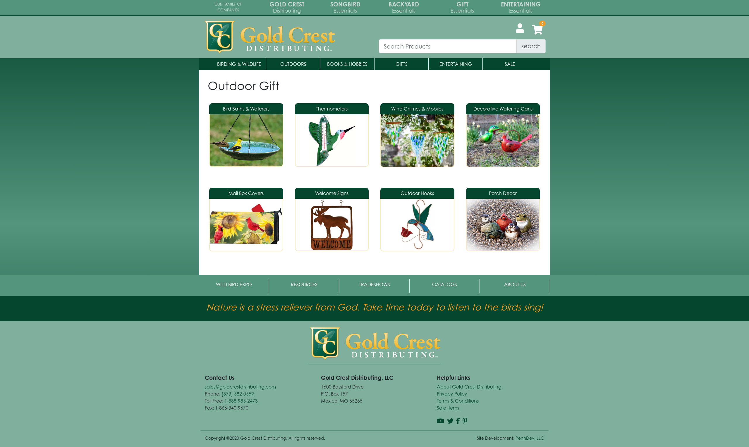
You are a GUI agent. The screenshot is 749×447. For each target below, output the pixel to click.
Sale (510, 64)
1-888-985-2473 (240, 401)
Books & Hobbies (347, 64)
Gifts (402, 64)
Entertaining (455, 64)
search (531, 46)
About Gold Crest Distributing (469, 387)
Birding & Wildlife (239, 64)
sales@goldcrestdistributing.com (240, 387)
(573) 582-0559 (237, 394)
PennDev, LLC (530, 438)
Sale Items (448, 408)
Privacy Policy (452, 394)
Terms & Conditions (458, 401)
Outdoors (293, 64)
